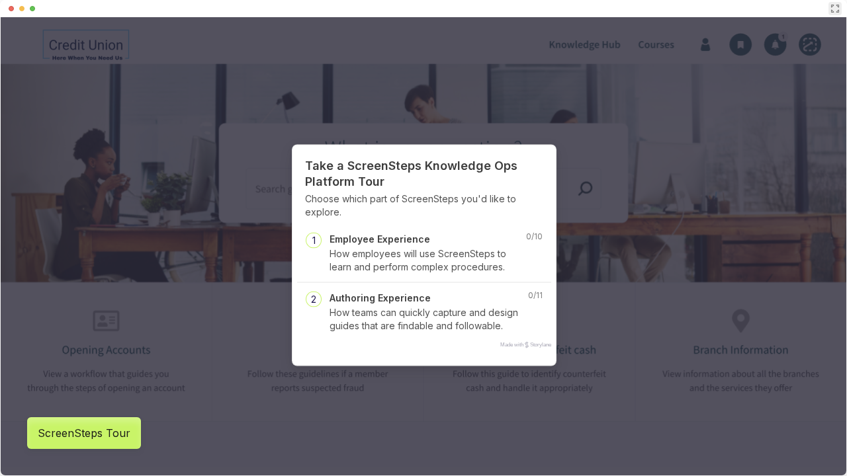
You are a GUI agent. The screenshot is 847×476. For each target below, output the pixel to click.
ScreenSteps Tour (84, 433)
